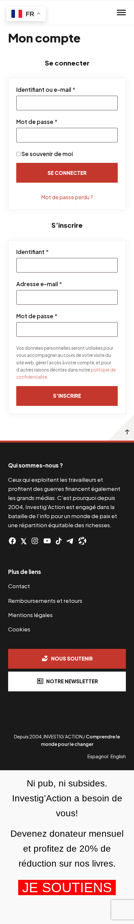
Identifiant (48, 251)
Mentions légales (30, 614)
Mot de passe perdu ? (67, 197)
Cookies (19, 629)
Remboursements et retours (45, 600)
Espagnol (97, 756)
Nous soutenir (72, 658)
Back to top (121, 428)
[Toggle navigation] (121, 12)
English (118, 756)
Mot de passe (52, 121)
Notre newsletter (72, 681)
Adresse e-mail (55, 283)
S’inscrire (67, 396)
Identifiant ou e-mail (61, 89)
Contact (19, 586)
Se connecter (67, 173)
